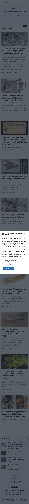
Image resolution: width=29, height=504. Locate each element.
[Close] (26, 233)
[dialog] (14, 252)
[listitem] (14, 261)
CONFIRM (8, 268)
